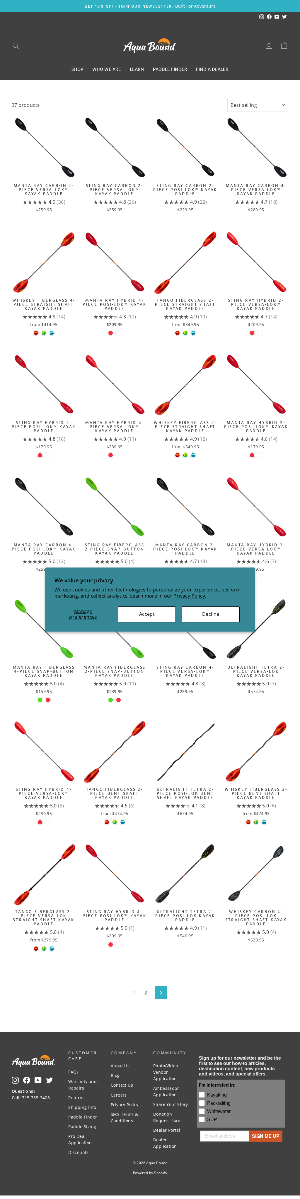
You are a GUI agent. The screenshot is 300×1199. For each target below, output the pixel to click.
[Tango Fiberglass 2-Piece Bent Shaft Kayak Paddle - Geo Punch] (114, 822)
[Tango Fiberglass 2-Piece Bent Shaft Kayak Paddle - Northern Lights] (122, 822)
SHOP (77, 69)
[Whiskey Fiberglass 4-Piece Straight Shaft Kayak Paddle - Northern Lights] (51, 333)
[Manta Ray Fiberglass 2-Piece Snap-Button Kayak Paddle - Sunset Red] (118, 700)
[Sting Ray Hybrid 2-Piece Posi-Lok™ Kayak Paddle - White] (48, 455)
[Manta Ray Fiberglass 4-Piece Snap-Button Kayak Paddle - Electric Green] (40, 700)
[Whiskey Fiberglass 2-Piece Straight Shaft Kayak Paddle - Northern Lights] (193, 455)
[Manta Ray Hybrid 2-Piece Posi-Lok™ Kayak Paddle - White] (260, 455)
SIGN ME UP (265, 1136)
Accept (147, 614)
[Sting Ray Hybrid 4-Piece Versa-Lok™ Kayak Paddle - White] (48, 822)
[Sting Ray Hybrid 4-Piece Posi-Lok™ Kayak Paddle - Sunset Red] (110, 944)
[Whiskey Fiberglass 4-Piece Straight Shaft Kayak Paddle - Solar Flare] (36, 333)
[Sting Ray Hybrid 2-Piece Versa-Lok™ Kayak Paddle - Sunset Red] (252, 333)
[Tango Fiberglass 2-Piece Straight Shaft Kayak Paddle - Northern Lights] (193, 333)
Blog (115, 1075)
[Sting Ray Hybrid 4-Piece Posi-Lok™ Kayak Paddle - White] (118, 944)
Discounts (78, 1152)
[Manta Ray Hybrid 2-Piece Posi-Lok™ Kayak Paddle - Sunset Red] (252, 455)
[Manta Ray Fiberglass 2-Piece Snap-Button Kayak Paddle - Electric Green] (110, 700)
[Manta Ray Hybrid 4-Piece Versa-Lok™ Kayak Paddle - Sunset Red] (110, 455)
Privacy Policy (125, 1104)
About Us (120, 1065)
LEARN (137, 69)
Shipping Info (82, 1107)
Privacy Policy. (189, 596)
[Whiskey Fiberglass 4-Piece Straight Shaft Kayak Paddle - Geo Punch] (44, 333)
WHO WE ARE (106, 69)
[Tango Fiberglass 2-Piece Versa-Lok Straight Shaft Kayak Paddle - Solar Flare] (36, 948)
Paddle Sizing (82, 1126)
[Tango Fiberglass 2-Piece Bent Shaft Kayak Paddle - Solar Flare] (107, 822)
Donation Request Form (167, 1117)
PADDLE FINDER (170, 69)
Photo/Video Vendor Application (165, 1072)
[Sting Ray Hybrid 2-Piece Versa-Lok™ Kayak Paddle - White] (260, 333)
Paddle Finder (82, 1117)
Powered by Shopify (150, 1172)
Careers (119, 1095)
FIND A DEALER (212, 69)
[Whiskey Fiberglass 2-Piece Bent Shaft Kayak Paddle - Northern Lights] (264, 822)
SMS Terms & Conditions (124, 1117)
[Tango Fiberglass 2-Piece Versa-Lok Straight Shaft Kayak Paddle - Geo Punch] (44, 948)
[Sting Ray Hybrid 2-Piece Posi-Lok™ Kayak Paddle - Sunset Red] (40, 455)
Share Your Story (170, 1104)
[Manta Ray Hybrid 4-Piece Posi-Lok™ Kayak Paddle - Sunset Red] (110, 333)
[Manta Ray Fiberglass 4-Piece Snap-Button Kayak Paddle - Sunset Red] (48, 700)
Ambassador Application (166, 1091)
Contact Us (122, 1085)
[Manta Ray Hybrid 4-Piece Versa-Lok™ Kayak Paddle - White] (118, 455)
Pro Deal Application (80, 1139)
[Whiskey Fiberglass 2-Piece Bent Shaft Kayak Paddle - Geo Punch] (256, 822)
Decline (210, 614)
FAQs (73, 1072)
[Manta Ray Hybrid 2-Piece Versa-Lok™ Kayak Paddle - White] (260, 577)
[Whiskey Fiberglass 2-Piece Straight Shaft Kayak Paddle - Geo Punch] (185, 455)
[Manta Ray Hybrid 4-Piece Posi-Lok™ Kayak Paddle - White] (118, 333)
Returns (76, 1097)
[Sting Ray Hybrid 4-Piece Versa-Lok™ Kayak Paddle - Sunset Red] (40, 822)
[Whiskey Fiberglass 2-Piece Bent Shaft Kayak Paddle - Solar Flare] (248, 822)
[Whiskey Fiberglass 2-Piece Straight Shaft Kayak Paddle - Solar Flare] (177, 455)
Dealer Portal (166, 1130)
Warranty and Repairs (82, 1085)
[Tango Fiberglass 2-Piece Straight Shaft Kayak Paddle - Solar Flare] (177, 333)
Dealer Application (165, 1143)
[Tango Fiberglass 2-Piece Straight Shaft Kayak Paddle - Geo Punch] (185, 333)
